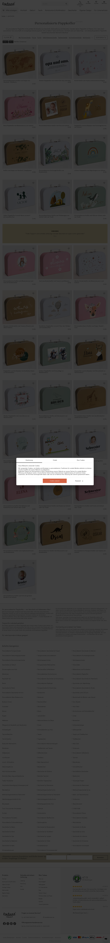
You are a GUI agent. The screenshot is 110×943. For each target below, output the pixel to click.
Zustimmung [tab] (29, 460)
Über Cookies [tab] (81, 460)
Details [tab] (55, 460)
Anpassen (78, 481)
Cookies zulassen (55, 481)
